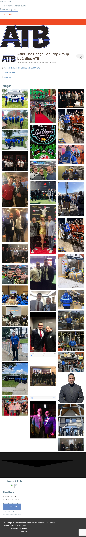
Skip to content (6, 1)
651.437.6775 (8, 511)
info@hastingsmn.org (12, 514)
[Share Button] (80, 56)
